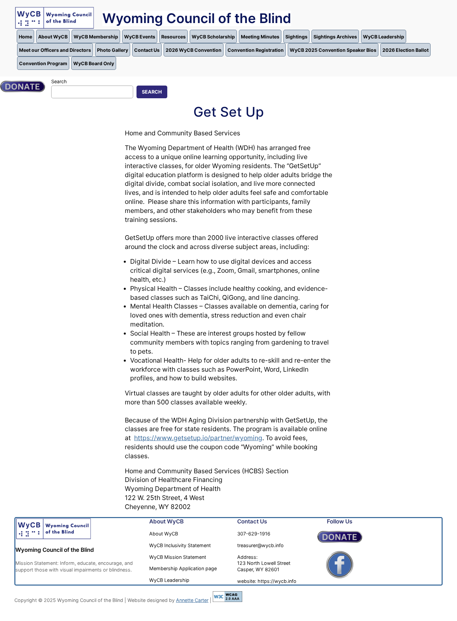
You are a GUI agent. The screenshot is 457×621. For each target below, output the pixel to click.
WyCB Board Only (93, 63)
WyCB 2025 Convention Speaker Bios (333, 50)
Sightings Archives (335, 36)
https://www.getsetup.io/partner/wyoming (198, 438)
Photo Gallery (112, 50)
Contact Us (147, 50)
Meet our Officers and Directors (55, 50)
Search (59, 81)
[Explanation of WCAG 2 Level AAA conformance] (227, 600)
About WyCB (53, 36)
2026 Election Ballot (405, 50)
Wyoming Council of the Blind (196, 18)
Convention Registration (255, 50)
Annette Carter (192, 600)
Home (25, 36)
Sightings (296, 36)
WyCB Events (139, 36)
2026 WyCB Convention (193, 50)
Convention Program (43, 63)
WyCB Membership (96, 36)
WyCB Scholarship (213, 36)
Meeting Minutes (260, 36)
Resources (173, 36)
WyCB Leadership (383, 36)
